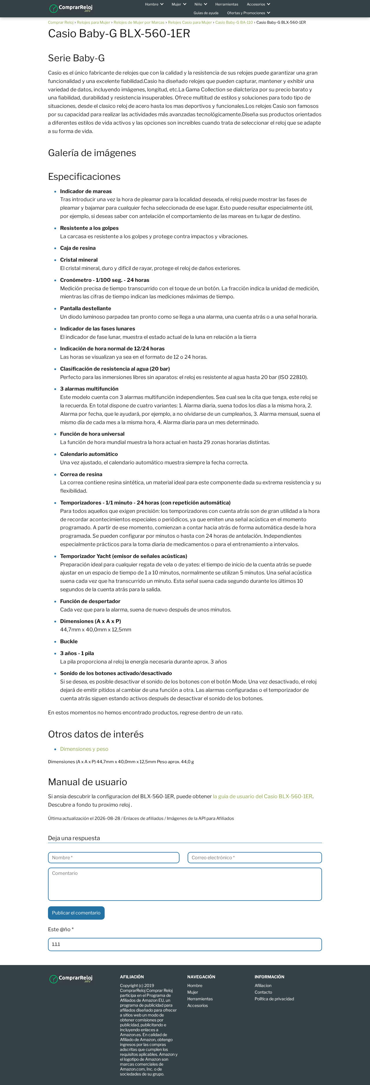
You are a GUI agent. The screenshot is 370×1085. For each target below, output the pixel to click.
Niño (198, 4)
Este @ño (61, 929)
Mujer (176, 4)
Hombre (151, 4)
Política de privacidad (274, 998)
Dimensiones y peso (84, 749)
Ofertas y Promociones (246, 13)
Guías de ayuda (206, 13)
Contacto (263, 992)
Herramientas (226, 4)
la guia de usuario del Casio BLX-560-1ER (262, 796)
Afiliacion (263, 985)
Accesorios (256, 4)
